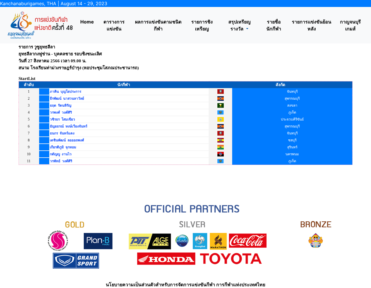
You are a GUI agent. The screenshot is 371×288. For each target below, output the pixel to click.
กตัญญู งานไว (61, 154)
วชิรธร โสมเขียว (62, 119)
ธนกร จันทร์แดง (62, 133)
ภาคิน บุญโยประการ (65, 92)
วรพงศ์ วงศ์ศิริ (61, 112)
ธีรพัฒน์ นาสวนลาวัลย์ (67, 98)
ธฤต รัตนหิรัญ (60, 105)
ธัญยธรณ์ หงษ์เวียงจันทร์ (68, 126)
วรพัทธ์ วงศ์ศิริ (61, 161)
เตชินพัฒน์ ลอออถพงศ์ (67, 140)
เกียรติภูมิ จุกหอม (63, 147)
